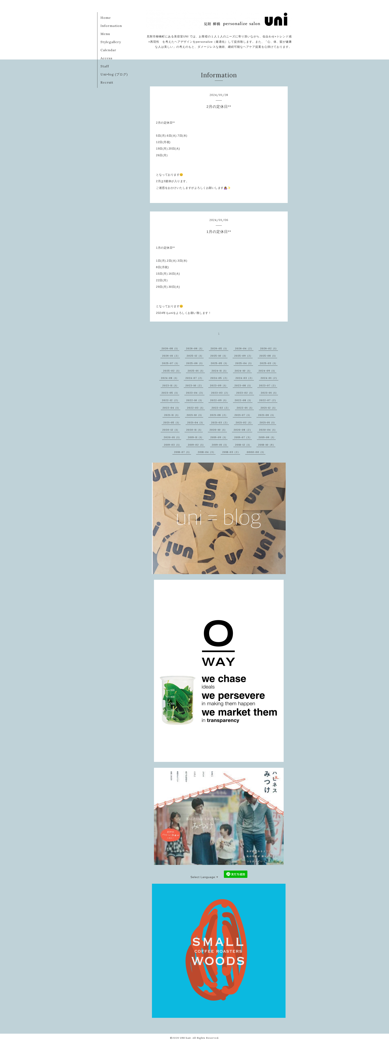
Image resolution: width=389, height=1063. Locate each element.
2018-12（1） (243, 444)
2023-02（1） (245, 392)
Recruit (106, 82)
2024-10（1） (243, 370)
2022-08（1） (243, 400)
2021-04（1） (195, 422)
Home (105, 18)
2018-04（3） (207, 451)
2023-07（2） (268, 385)
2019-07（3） (243, 437)
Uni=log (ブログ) (114, 74)
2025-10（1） (219, 355)
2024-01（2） (269, 377)
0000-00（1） (256, 451)
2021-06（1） (266, 414)
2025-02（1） (172, 370)
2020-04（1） (268, 429)
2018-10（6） (266, 444)
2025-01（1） (196, 370)
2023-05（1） (170, 392)
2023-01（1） (269, 392)
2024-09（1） (267, 370)
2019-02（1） (196, 444)
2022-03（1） (196, 407)
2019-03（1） (172, 444)
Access (106, 58)
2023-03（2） (220, 392)
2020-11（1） (194, 429)
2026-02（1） (269, 348)
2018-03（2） (231, 451)
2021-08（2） (219, 414)
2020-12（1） (171, 429)
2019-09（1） (219, 437)
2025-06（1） (195, 363)
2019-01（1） (220, 444)
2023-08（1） (243, 385)
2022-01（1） (245, 407)
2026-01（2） (171, 355)
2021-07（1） (242, 414)
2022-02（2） (221, 407)
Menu (105, 34)
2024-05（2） (219, 377)
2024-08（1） (170, 377)
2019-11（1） (196, 437)
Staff (104, 66)
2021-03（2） (220, 422)
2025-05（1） (220, 363)
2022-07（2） (268, 400)
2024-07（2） (194, 377)
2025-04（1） (244, 363)
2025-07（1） (171, 363)
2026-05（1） (219, 348)
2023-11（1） (170, 385)
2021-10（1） (195, 414)
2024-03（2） (244, 377)
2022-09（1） (219, 400)
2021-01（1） (268, 422)
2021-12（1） (269, 407)
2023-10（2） (194, 385)
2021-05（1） (172, 422)
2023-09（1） (219, 385)
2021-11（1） (172, 414)
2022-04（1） (171, 407)
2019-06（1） (267, 437)
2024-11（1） (220, 370)
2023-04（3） (195, 392)
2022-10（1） (194, 400)
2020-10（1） (218, 429)
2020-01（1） (172, 437)
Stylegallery (110, 42)
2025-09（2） (243, 355)
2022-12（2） (171, 400)
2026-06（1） (195, 348)
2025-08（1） (268, 355)
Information (111, 26)
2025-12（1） (195, 355)
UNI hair (185, 1037)
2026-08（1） (170, 348)
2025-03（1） (269, 363)
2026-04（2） (244, 348)
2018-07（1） (182, 451)
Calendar (108, 50)
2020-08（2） (243, 429)
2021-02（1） (244, 422)
